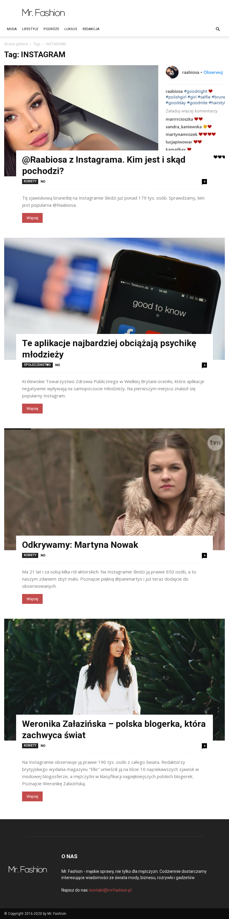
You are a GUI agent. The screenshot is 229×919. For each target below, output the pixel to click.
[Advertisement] (155, 13)
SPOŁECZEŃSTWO (37, 364)
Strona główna (16, 44)
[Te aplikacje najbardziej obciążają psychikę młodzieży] (114, 299)
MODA (12, 29)
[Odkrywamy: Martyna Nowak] (114, 489)
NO (43, 182)
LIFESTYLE (30, 29)
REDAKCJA (91, 29)
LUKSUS (70, 29)
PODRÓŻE (51, 29)
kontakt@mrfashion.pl (110, 890)
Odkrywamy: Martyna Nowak (80, 544)
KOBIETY (30, 181)
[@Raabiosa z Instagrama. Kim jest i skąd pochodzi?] (114, 120)
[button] (218, 29)
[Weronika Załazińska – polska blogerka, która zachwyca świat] (114, 680)
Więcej (32, 218)
